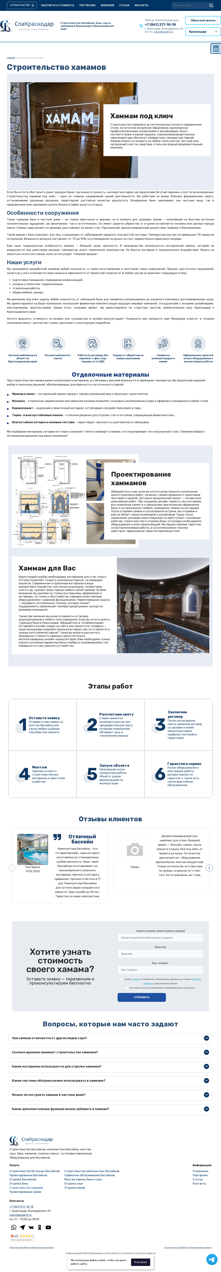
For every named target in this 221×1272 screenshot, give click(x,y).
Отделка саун (73, 1183)
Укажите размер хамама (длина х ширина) (160, 931)
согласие (136, 979)
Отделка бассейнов (22, 1179)
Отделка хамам (74, 1187)
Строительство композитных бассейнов (91, 1171)
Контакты (141, 5)
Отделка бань (18, 1183)
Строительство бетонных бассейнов (34, 1171)
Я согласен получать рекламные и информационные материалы (163, 988)
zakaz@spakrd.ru (20, 1215)
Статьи (124, 5)
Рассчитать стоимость (57, 5)
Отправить (142, 997)
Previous (11, 867)
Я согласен (140, 1262)
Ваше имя (160, 947)
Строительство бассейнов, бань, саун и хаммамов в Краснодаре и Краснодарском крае (87, 26)
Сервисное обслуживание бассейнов (89, 1175)
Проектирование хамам (25, 1192)
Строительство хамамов (26, 1187)
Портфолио (87, 5)
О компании (200, 1171)
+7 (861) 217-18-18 (160, 24)
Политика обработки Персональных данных (31, 1247)
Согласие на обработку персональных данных (188, 1247)
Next (209, 867)
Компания (107, 5)
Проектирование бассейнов (28, 1175)
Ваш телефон (160, 963)
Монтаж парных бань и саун (83, 1179)
